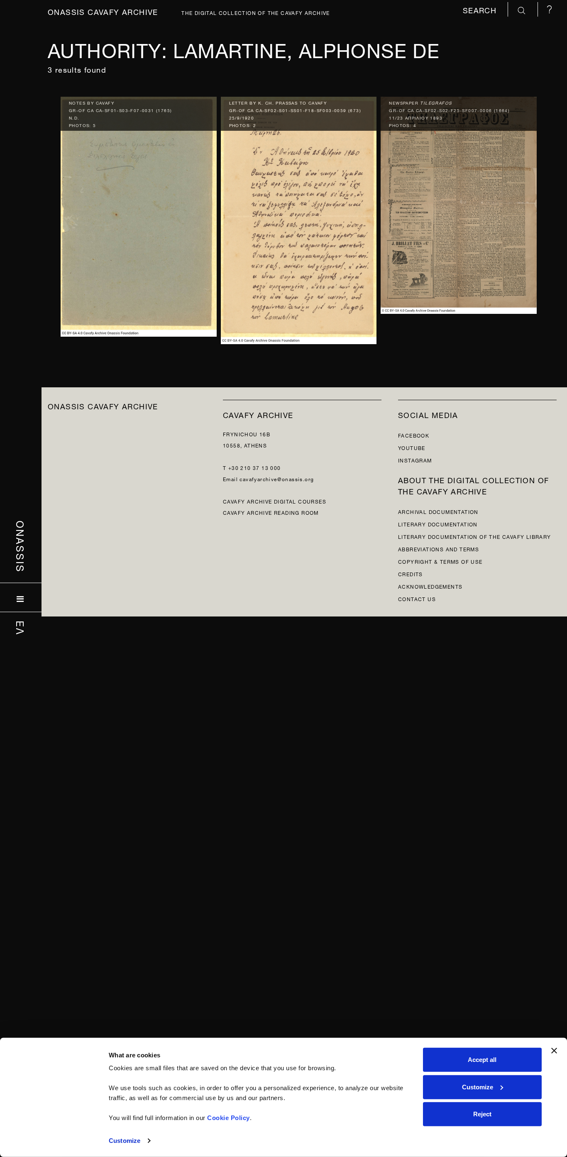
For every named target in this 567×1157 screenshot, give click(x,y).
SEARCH (481, 9)
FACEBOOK (413, 435)
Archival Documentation (438, 511)
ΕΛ (21, 627)
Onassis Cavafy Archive (103, 11)
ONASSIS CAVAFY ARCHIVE (103, 405)
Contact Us (417, 598)
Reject (482, 1114)
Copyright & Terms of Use (440, 561)
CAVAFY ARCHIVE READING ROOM (271, 512)
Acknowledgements (430, 586)
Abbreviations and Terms (438, 548)
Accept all (482, 1059)
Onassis (21, 546)
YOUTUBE (411, 447)
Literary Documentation (438, 523)
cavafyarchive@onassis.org (277, 478)
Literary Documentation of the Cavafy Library (474, 536)
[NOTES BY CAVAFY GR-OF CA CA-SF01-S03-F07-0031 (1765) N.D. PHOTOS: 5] (139, 214)
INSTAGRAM (415, 460)
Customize (124, 1140)
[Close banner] (554, 1051)
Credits (410, 573)
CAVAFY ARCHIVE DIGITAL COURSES (274, 501)
